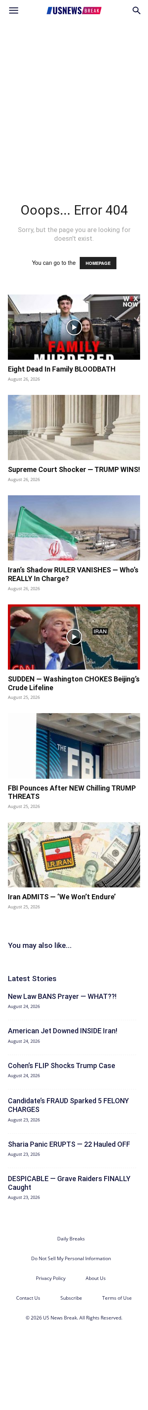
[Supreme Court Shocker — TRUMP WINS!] (74, 427)
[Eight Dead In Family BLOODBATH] (74, 327)
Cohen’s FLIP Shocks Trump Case (61, 1065)
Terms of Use (117, 1298)
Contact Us (28, 1298)
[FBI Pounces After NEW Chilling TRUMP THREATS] (74, 745)
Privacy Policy (51, 1278)
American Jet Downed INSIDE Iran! (62, 1031)
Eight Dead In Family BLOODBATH (62, 369)
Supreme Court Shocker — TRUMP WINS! (74, 469)
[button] (13, 10)
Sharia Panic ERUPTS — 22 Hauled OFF (69, 1144)
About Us (96, 1278)
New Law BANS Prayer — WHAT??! (62, 996)
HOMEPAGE (98, 263)
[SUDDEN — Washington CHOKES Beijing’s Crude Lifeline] (74, 637)
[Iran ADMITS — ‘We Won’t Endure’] (74, 854)
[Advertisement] (74, 99)
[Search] (137, 10)
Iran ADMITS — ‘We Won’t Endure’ (62, 897)
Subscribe (71, 1298)
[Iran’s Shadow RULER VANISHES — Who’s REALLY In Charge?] (74, 528)
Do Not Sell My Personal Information (71, 1258)
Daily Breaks (71, 1238)
